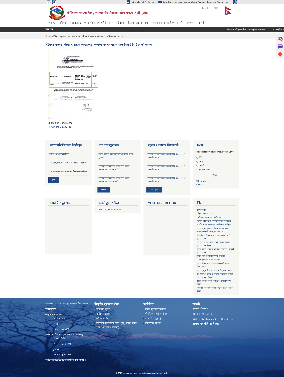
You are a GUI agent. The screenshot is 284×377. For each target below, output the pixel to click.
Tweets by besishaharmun (109, 209)
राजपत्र (190, 22)
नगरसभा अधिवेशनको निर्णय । (60, 154)
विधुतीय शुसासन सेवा (138, 22)
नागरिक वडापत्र (103, 313)
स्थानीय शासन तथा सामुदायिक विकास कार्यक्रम (214, 224)
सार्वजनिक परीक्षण (152, 323)
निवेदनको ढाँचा (102, 318)
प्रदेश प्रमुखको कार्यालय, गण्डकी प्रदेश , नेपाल (214, 270)
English (205, 8)
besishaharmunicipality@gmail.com (216, 319)
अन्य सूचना (154, 189)
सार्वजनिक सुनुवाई (153, 318)
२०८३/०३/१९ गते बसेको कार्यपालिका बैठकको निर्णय (68, 171)
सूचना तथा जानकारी (161, 22)
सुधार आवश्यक (204, 169)
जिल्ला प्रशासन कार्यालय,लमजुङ (209, 259)
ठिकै (200, 157)
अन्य (53, 180)
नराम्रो (201, 165)
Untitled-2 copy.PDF (61, 127)
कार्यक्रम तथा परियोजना (99, 22)
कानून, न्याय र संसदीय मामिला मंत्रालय (211, 256)
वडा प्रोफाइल (76, 22)
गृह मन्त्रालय (201, 210)
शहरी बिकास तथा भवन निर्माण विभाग (210, 217)
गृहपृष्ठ (52, 22)
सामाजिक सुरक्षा (103, 309)
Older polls (201, 181)
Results (199, 184)
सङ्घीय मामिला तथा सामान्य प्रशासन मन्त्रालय (214, 221)
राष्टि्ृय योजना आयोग (204, 213)
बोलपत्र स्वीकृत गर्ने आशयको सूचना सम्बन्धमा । (239, 29)
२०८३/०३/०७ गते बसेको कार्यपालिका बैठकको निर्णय (68, 163)
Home (48, 36)
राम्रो (201, 161)
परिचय (63, 22)
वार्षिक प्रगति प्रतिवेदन (155, 309)
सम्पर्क (201, 22)
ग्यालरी (179, 22)
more (103, 189)
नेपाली (216, 8)
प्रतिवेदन (119, 22)
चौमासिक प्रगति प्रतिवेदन (156, 313)
